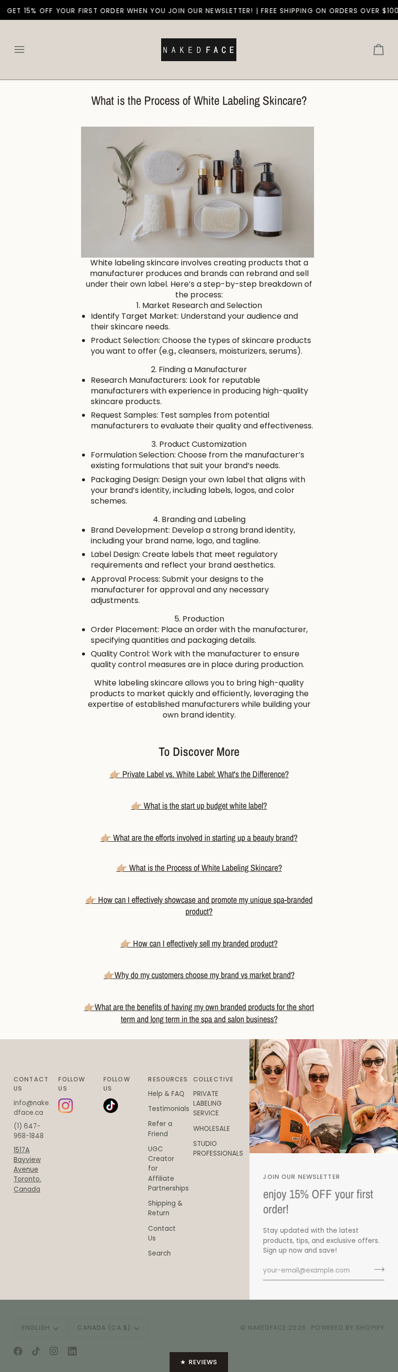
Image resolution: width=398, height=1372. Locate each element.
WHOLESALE (211, 1128)
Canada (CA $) (104, 1327)
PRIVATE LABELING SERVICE (207, 1103)
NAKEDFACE (268, 1327)
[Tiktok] (36, 1351)
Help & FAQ (166, 1093)
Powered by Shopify (347, 1327)
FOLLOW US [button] (71, 1084)
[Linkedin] (72, 1351)
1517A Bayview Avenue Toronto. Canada (27, 1169)
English (36, 1327)
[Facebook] (18, 1351)
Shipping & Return (165, 1208)
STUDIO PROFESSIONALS (218, 1148)
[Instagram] (54, 1351)
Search (159, 1253)
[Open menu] (28, 50)
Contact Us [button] (31, 1084)
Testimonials (168, 1108)
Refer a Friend (160, 1128)
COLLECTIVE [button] (211, 1079)
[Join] (376, 1269)
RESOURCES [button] (166, 1079)
